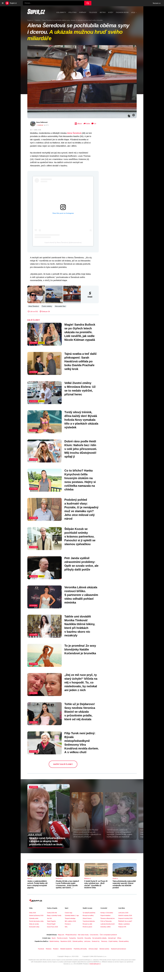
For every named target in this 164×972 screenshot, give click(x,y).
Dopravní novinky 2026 (125, 918)
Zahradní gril (112, 938)
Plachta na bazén (62, 938)
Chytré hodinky (112, 941)
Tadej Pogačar (51, 921)
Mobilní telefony (54, 941)
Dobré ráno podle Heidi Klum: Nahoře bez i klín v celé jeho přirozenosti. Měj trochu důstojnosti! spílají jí (80, 449)
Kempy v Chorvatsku (107, 913)
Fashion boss (122, 12)
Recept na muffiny (88, 915)
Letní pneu (87, 941)
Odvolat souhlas (104, 949)
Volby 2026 (32, 913)
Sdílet (88, 123)
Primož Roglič (51, 924)
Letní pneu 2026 (123, 913)
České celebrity (47, 306)
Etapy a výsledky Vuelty (54, 915)
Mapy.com (61, 935)
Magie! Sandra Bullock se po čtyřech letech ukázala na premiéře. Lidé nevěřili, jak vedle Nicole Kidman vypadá (79, 332)
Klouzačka (88, 938)
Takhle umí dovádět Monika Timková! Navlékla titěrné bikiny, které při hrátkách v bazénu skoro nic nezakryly (79, 626)
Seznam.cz (157, 3)
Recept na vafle (87, 924)
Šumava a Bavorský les (108, 918)
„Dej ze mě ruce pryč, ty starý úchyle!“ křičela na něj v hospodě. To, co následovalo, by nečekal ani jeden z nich (80, 682)
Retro (103, 12)
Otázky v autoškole (124, 924)
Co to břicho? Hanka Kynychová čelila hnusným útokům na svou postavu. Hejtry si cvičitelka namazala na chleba (80, 480)
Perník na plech (87, 927)
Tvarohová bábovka (89, 921)
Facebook (41, 949)
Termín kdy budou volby (36, 921)
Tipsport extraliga (70, 918)
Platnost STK (122, 927)
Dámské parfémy (78, 941)
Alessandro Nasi (60, 306)
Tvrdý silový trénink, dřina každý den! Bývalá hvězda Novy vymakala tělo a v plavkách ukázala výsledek (81, 419)
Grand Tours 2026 (52, 927)
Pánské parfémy (124, 941)
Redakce (56, 949)
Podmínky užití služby (80, 949)
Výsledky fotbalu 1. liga (72, 915)
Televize (93, 12)
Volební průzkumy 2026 (36, 915)
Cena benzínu (94, 935)
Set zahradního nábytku (99, 938)
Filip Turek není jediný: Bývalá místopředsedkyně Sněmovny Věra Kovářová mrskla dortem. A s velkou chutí (81, 743)
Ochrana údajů (93, 949)
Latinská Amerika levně (108, 924)
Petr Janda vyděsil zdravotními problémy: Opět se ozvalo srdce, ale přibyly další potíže (81, 563)
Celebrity (61, 12)
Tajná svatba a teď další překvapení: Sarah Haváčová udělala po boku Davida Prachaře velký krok (80, 361)
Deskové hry (96, 941)
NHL (66, 927)
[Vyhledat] (87, 3)
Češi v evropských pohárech (108, 935)
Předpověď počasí (71, 935)
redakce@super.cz (95, 964)
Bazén (54, 938)
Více (133, 12)
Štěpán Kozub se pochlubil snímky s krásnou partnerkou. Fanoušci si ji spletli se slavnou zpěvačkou (79, 536)
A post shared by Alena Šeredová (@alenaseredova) (63, 242)
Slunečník (80, 938)
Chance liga (68, 913)
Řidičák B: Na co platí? (125, 921)
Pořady (82, 12)
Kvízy (110, 12)
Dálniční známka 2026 (125, 915)
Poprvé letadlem (105, 915)
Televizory (104, 941)
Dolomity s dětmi (106, 927)
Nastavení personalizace (118, 949)
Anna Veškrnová (41, 122)
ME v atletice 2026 (70, 921)
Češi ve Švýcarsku (106, 921)
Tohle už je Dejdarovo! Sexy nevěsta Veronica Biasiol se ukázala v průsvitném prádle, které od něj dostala (79, 711)
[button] (82, 81)
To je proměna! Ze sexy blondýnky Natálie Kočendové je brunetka (80, 649)
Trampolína (72, 938)
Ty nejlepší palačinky (89, 913)
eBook (79, 123)
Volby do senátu (34, 924)
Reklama (48, 949)
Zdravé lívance (87, 918)
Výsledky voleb (33, 918)
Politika (73, 12)
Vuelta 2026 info (52, 913)
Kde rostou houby (83, 935)
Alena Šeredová (74, 133)
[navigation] (2, 3)
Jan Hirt (49, 918)
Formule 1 (68, 924)
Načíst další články (63, 764)
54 (95, 123)
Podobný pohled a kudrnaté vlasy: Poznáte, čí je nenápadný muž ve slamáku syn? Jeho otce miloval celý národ (81, 509)
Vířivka (119, 938)
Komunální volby (34, 927)
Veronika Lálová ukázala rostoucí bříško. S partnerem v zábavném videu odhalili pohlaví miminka (81, 595)
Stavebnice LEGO (65, 941)
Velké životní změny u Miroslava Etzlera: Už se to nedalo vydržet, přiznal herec (80, 388)
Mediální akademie (66, 949)
